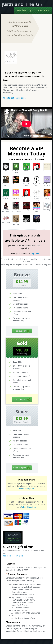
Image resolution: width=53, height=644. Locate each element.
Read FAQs (44, 10)
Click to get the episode (14, 98)
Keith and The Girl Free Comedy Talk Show (22, 5)
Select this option (26, 488)
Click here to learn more (13, 556)
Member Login (25, 10)
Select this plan (20, 331)
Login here (34, 253)
